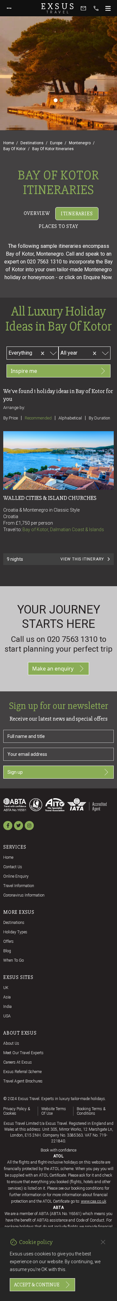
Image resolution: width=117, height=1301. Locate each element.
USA (7, 1016)
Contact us (12, 867)
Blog (7, 951)
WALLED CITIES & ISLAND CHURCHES (50, 498)
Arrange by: (14, 407)
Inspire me (24, 371)
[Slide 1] (56, 100)
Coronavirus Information (24, 895)
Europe (56, 143)
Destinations (32, 143)
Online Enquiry (16, 876)
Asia (7, 997)
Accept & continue (36, 1285)
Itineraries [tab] (77, 213)
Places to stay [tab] (58, 226)
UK (5, 987)
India (7, 1006)
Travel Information (18, 886)
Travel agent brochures (23, 1081)
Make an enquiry (52, 668)
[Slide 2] (61, 100)
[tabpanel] (58, 409)
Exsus (58, 8)
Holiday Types (15, 932)
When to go (13, 960)
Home (8, 143)
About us (11, 1043)
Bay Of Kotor (14, 149)
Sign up (15, 772)
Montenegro (80, 143)
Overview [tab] (37, 213)
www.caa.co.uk (93, 1201)
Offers (8, 941)
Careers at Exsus (17, 1062)
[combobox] (34, 352)
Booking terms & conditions (91, 1111)
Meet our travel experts (23, 1053)
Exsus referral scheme (22, 1071)
